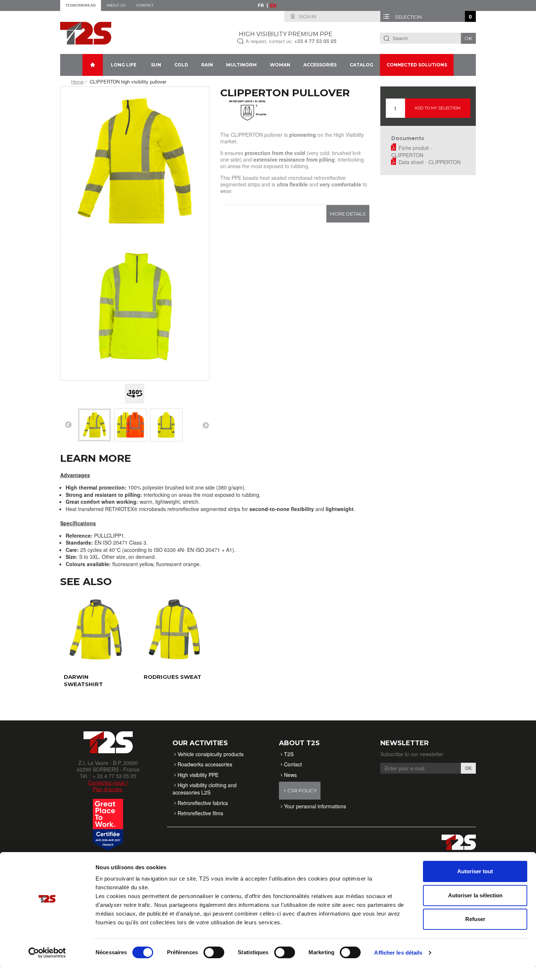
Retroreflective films (200, 813)
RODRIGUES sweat (172, 676)
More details (348, 214)
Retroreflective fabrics (203, 803)
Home (77, 81)
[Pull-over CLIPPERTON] (94, 425)
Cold (181, 64)
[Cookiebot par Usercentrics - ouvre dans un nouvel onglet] (47, 952)
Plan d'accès (108, 789)
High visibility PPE (198, 774)
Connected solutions (417, 64)
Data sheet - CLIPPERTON (430, 162)
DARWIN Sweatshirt (83, 680)
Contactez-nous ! (108, 782)
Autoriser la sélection (475, 895)
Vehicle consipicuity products (211, 754)
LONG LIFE (123, 64)
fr (261, 5)
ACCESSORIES (320, 64)
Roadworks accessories (205, 764)
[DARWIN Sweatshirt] (94, 629)
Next (205, 425)
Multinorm (241, 64)
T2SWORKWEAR (81, 5)
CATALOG (361, 64)
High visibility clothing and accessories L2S (204, 788)
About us (115, 5)
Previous (68, 424)
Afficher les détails (398, 952)
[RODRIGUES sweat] (174, 629)
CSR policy (302, 790)
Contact (145, 5)
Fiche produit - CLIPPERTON (411, 151)
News (290, 774)
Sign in (307, 16)
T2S (289, 754)
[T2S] (85, 32)
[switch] (213, 952)
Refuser (475, 919)
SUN (156, 64)
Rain (207, 64)
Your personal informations (315, 806)
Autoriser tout (475, 871)
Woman (280, 64)
